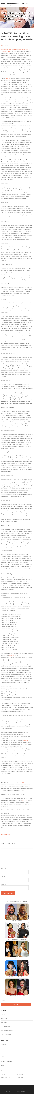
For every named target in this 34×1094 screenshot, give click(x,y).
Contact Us (8, 1091)
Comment (4, 847)
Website (4, 884)
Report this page (5, 834)
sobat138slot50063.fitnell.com (14, 3)
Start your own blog (7, 1026)
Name (3, 868)
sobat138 (25, 740)
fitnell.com (16, 1088)
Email (3, 876)
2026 (2, 1056)
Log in (3, 1014)
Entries (20, 1074)
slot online (11, 655)
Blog (2, 1065)
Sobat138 (7, 78)
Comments (5, 1077)
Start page (4, 1022)
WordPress (20, 1077)
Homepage (4, 1018)
